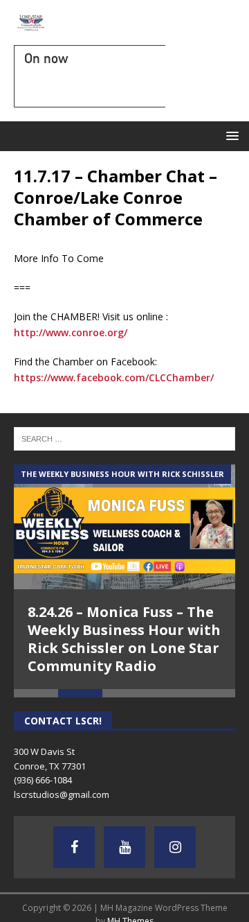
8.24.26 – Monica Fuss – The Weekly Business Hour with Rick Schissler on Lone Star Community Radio (124, 638)
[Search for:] (124, 437)
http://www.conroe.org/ (70, 332)
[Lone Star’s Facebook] (74, 847)
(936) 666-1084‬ (43, 780)
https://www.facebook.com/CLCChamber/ (114, 377)
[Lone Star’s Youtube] (124, 847)
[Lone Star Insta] (175, 847)
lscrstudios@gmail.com (61, 794)
